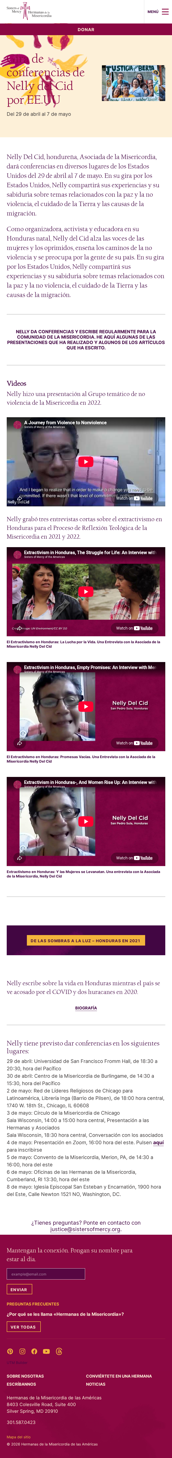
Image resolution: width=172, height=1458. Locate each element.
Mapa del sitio (19, 1437)
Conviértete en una (119, 1376)
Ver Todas (23, 1327)
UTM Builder (17, 1362)
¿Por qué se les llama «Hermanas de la (66, 1314)
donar (86, 29)
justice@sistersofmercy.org (85, 1229)
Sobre (26, 1376)
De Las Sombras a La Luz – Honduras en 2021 (85, 940)
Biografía (86, 1008)
